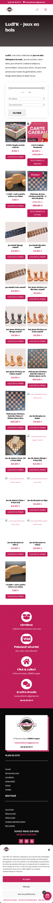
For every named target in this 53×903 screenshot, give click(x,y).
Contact (8, 789)
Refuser (26, 886)
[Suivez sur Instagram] (26, 841)
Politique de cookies (10, 900)
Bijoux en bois (10, 814)
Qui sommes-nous (12, 773)
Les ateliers (9, 777)
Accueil (8, 769)
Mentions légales (44, 900)
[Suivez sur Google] (32, 841)
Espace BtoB (10, 781)
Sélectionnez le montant (37, 162)
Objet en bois (10, 818)
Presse (7, 785)
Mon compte (10, 826)
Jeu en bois (9, 809)
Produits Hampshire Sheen (15, 822)
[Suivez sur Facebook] (21, 841)
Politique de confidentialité (27, 900)
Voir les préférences (26, 894)
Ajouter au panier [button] (15, 157)
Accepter (27, 879)
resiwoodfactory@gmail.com (26, 696)
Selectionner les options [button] (37, 213)
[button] (49, 849)
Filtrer (17, 113)
